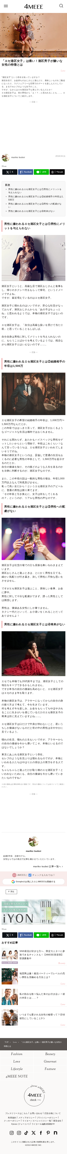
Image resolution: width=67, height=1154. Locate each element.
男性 (12, 892)
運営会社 (57, 1121)
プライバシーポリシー (47, 1118)
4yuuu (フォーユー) (20, 1124)
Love (16, 1061)
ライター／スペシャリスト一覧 (36, 1121)
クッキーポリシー (12, 1121)
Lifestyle (17, 1069)
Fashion (17, 1054)
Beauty (50, 1054)
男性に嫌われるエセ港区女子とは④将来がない (31, 211)
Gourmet (50, 1061)
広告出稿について (52, 1113)
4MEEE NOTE (17, 1076)
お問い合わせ (36, 1113)
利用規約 (12, 1118)
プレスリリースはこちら (16, 1113)
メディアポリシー (26, 1118)
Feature (50, 1069)
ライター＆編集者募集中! (43, 1124)
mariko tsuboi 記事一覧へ (47, 866)
